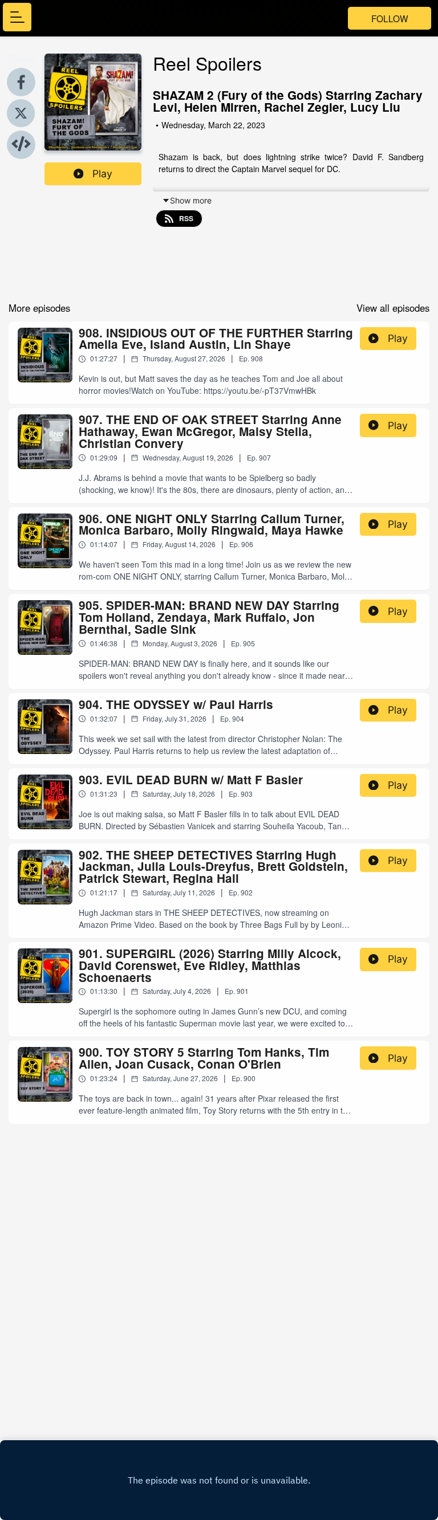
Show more (191, 200)
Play (102, 174)
